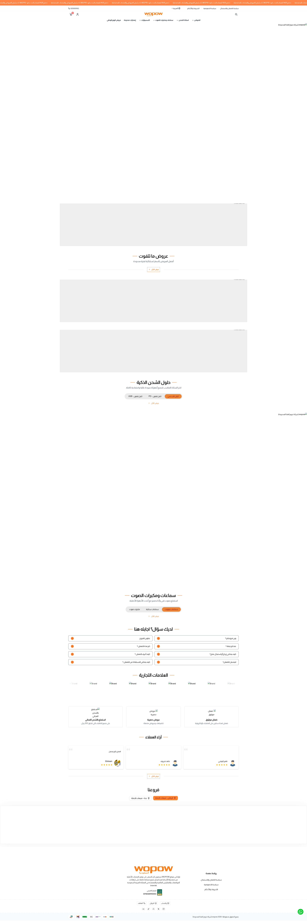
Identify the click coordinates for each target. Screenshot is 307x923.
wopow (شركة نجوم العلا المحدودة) (205, 917)
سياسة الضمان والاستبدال (229, 8)
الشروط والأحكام (193, 8)
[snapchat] (153, 909)
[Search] (236, 14)
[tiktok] (148, 909)
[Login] (77, 14)
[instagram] (163, 909)
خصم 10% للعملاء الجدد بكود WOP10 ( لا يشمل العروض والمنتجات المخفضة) (219, 3)
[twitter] (158, 909)
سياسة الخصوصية (209, 8)
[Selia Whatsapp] (300, 912)
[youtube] (143, 909)
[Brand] (72, 689)
